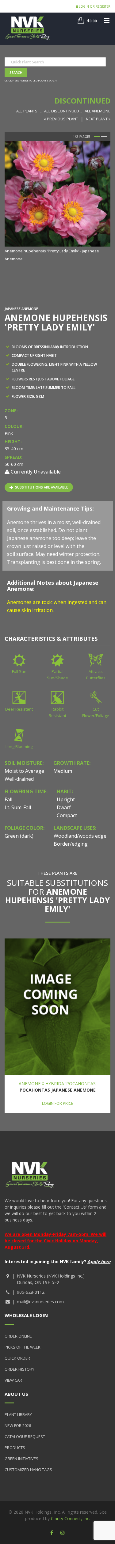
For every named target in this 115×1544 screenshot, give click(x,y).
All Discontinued (61, 111)
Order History (19, 1369)
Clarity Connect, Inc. (70, 1518)
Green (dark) (19, 835)
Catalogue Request (25, 1436)
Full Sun (19, 671)
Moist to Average (24, 771)
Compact (67, 815)
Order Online (18, 1336)
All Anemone (97, 111)
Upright (66, 799)
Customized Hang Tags (28, 1469)
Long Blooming (19, 746)
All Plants (26, 111)
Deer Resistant (19, 709)
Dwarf (64, 807)
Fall (8, 799)
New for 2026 (18, 1425)
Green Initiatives (21, 1458)
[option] (57, 201)
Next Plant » (98, 119)
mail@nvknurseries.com (40, 1301)
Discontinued (82, 101)
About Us (16, 1394)
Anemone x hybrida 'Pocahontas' (58, 1083)
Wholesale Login (26, 1315)
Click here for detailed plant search (31, 80)
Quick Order (17, 1358)
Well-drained (19, 779)
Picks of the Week (22, 1347)
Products (15, 1447)
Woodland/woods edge (80, 835)
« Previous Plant (61, 119)
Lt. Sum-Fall (18, 807)
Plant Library (18, 1414)
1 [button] (97, 136)
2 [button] (104, 136)
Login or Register (94, 6)
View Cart (14, 1380)
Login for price (57, 1103)
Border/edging (71, 843)
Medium (62, 771)
